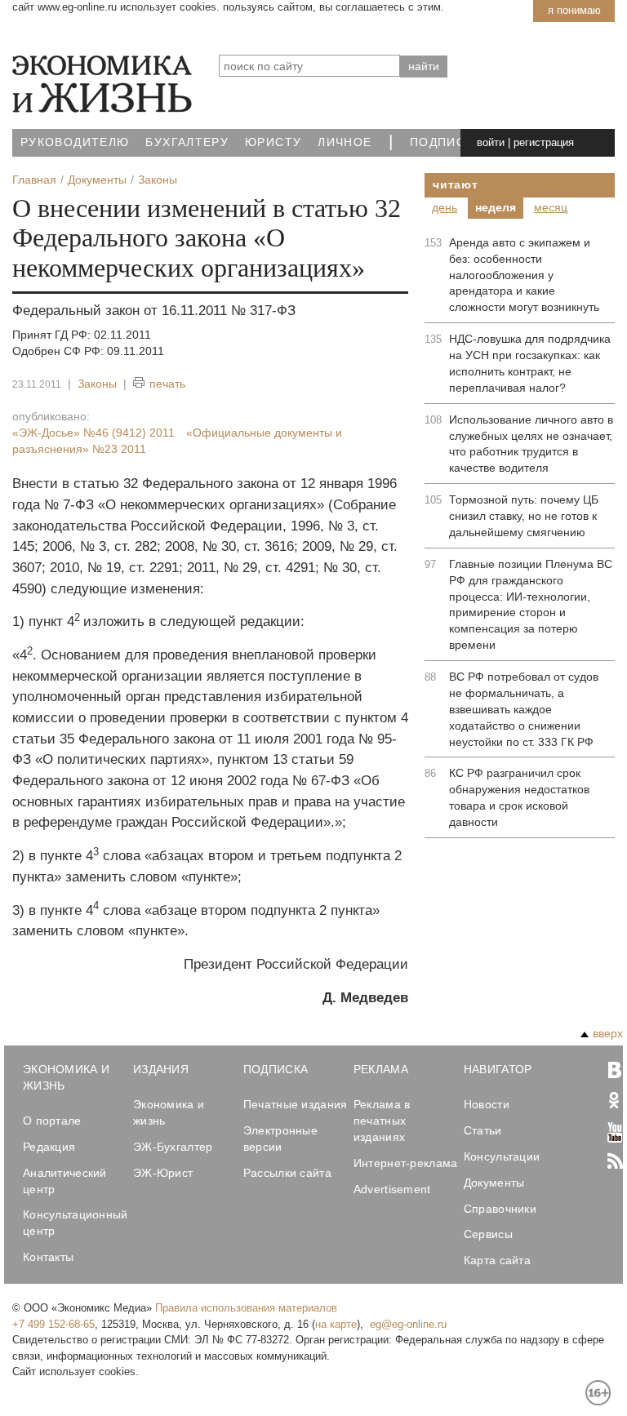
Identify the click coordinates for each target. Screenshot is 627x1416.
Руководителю (74, 142)
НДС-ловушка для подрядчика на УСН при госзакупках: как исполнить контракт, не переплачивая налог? (530, 363)
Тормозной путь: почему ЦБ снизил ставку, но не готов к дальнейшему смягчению (523, 516)
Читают (455, 184)
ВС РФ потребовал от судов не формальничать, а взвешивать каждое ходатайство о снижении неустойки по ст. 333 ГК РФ (523, 709)
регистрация (544, 142)
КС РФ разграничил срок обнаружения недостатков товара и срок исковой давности (519, 797)
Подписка (446, 142)
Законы (97, 383)
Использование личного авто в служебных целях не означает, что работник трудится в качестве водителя (531, 444)
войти (491, 142)
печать (167, 383)
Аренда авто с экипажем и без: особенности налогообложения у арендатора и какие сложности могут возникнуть (524, 275)
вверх (608, 1033)
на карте (336, 1324)
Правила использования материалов (246, 1308)
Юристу (273, 142)
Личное (344, 142)
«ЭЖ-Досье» (93, 432)
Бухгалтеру (187, 142)
